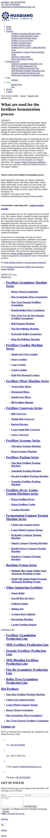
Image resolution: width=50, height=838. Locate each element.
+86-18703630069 (17, 745)
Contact (9, 91)
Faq (12, 87)
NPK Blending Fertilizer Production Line (28, 71)
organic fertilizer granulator (21, 253)
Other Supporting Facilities (22, 59)
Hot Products (10, 688)
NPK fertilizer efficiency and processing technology (25, 262)
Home (8, 27)
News (8, 82)
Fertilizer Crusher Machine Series (24, 36)
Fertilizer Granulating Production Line (26, 64)
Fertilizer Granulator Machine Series (26, 33)
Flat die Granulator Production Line (25, 73)
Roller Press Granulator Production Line (27, 75)
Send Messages (30, 806)
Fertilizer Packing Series (21, 45)
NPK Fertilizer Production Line (24, 66)
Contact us (8, 726)
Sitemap (6, 811)
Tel (2, 825)
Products (9, 31)
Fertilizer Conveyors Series (22, 40)
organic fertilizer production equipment (30, 162)
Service (9, 89)
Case (8, 78)
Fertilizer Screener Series (21, 43)
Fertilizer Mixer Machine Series (24, 38)
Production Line (12, 61)
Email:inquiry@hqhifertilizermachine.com (18, 7)
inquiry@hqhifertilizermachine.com (27, 766)
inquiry (4, 836)
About (8, 29)
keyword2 (20, 813)
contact (4, 830)
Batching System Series (20, 57)
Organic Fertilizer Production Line (25, 68)
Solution (14, 80)
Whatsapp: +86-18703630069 (13, 2)
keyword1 (11, 813)
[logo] (25, 17)
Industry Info (16, 84)
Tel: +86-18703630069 (10, 4)
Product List (6, 277)
